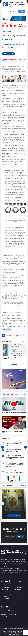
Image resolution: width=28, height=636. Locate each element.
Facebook (19, 587)
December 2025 (14, 515)
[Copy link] (18, 47)
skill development (7, 329)
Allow (21, 11)
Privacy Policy (7, 594)
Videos (9, 634)
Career (12, 632)
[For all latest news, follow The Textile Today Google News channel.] (24, 394)
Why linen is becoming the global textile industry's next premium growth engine (15, 465)
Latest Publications (7, 485)
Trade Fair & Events (17, 631)
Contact (6, 589)
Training (25, 631)
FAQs (5, 591)
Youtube (19, 589)
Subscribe (20, 536)
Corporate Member (6, 632)
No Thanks (12, 11)
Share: (3, 47)
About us (4, 631)
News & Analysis (6, 31)
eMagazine (10, 631)
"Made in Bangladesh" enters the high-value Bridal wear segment (15, 471)
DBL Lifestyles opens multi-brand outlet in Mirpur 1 (14, 450)
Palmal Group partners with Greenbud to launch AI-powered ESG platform (15, 457)
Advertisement (22, 632)
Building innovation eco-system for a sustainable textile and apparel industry (15, 443)
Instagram (19, 594)
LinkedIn (19, 585)
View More (23, 341)
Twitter (18, 591)
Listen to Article (9, 53)
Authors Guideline (16, 634)
